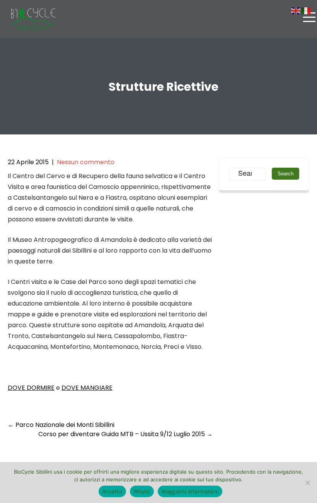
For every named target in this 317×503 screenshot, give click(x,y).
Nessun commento (85, 162)
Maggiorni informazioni (190, 491)
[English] (296, 10)
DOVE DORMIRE (31, 387)
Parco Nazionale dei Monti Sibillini (61, 424)
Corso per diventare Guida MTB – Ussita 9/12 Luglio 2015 (125, 434)
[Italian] (306, 10)
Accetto (112, 491)
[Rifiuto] (307, 482)
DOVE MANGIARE (86, 387)
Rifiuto (142, 491)
